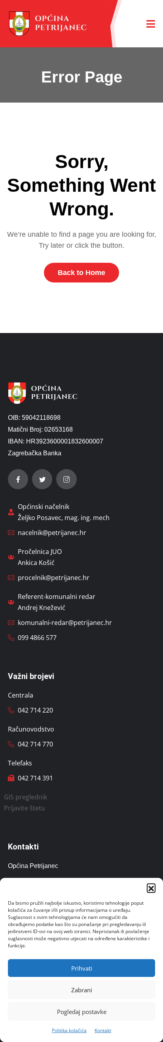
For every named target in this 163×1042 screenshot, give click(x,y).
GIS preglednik (25, 797)
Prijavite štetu (24, 808)
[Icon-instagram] (66, 479)
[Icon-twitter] (42, 479)
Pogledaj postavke (81, 1012)
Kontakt (103, 1030)
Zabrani (81, 990)
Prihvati (81, 968)
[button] (151, 888)
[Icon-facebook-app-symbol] (18, 479)
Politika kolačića (69, 1030)
